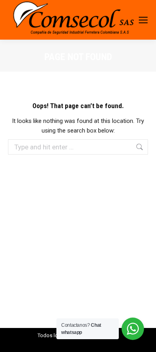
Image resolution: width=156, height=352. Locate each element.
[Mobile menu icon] (143, 20)
